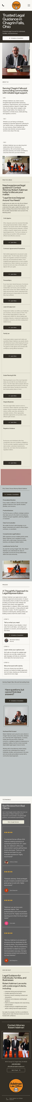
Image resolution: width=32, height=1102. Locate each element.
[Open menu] (29, 5)
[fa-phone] (3, 6)
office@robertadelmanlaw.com (16, 1066)
